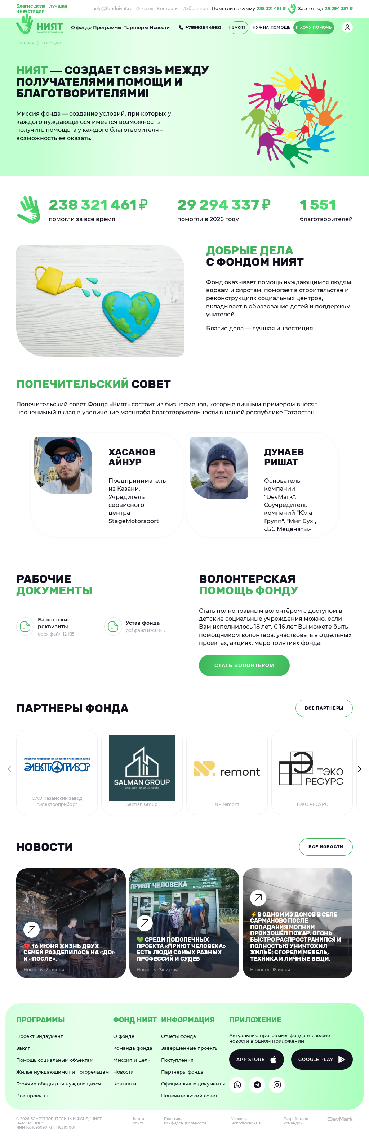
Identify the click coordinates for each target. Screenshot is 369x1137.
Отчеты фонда (178, 1036)
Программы (107, 27)
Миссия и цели (132, 1060)
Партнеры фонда (182, 1072)
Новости (160, 27)
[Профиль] (347, 27)
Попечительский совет (189, 1095)
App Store (250, 1059)
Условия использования (246, 1121)
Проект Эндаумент (39, 1036)
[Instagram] (277, 1085)
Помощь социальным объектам (54, 1060)
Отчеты (144, 8)
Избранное (195, 8)
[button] (359, 768)
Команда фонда (132, 1048)
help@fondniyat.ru (112, 8)
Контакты (168, 8)
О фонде (81, 27)
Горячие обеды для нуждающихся (58, 1084)
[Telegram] (257, 1085)
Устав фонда (143, 623)
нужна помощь (272, 27)
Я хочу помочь (314, 27)
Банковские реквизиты (54, 623)
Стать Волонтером (244, 665)
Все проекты (32, 1095)
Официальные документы (193, 1084)
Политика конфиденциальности (185, 1121)
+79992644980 (203, 27)
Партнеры (135, 27)
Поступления (177, 1060)
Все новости (325, 847)
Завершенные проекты (189, 1048)
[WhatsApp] (237, 1085)
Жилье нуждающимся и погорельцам (62, 1072)
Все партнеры (324, 708)
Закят (23, 1048)
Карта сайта (138, 1121)
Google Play (315, 1059)
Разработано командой (296, 1121)
